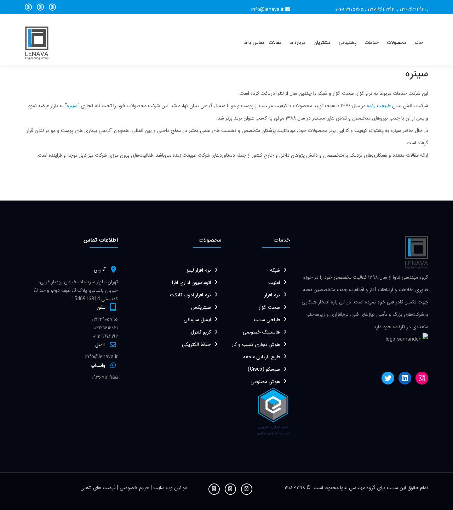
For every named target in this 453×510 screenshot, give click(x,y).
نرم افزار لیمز (199, 270)
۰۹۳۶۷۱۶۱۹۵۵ (104, 377)
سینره (72, 106)
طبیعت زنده (378, 106)
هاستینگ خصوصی (261, 332)
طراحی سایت (267, 320)
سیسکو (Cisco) (264, 369)
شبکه (275, 270)
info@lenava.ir (267, 9)
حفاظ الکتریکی (196, 344)
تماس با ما (253, 42)
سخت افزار (269, 307)
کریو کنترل (201, 332)
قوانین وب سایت (169, 488)
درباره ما (297, 42)
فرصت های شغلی (98, 488)
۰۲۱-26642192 (381, 9)
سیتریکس (201, 307)
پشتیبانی (347, 42)
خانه (418, 42)
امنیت (274, 282)
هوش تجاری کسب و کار (256, 344)
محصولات (396, 42)
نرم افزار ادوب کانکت (190, 295)
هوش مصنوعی (265, 382)
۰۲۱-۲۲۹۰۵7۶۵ (349, 9)
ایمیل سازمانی (197, 320)
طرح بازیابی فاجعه (261, 357)
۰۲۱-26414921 (413, 9)
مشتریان (322, 42)
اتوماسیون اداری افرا (191, 282)
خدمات (372, 42)
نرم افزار (272, 295)
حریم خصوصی (135, 488)
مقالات (275, 42)
